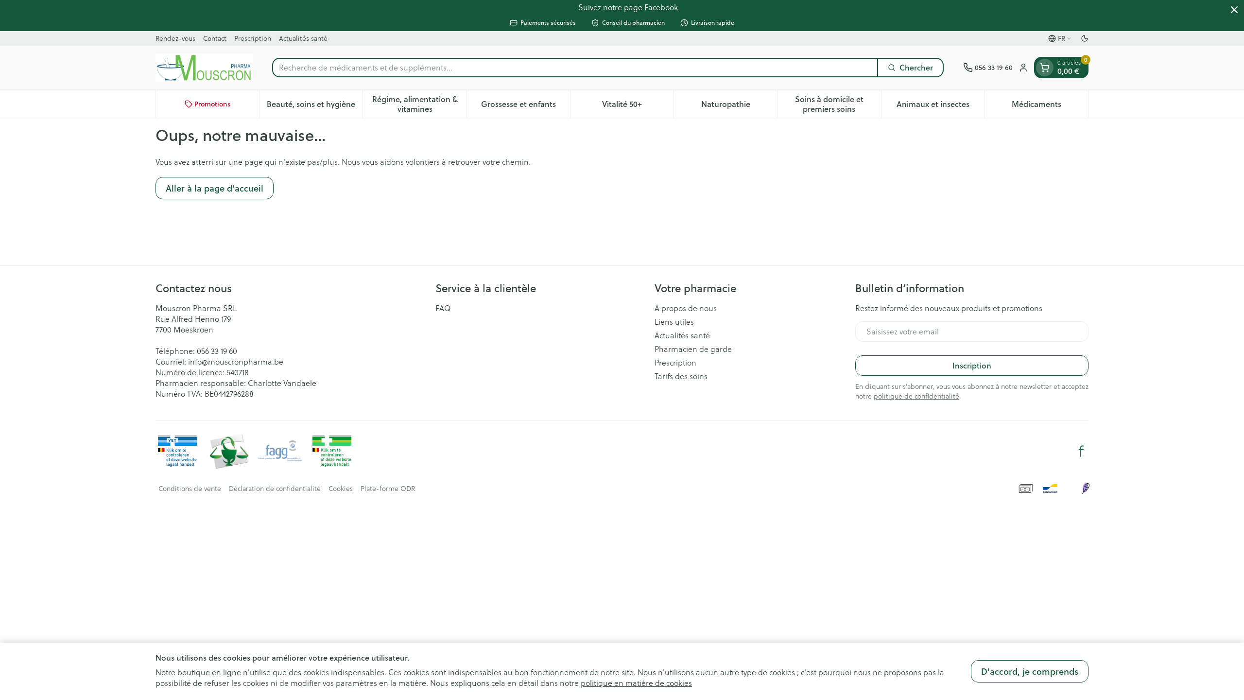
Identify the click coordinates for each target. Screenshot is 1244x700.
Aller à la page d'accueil (214, 188)
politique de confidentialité (916, 396)
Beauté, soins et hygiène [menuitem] (315, 106)
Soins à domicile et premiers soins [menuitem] (838, 103)
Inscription (971, 365)
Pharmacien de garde (693, 349)
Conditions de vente (189, 488)
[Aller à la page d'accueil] (204, 67)
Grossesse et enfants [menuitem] (525, 106)
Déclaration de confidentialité (275, 488)
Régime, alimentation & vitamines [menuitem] (419, 103)
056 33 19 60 (217, 351)
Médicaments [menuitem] (1050, 106)
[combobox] (575, 67)
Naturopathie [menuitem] (739, 106)
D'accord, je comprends (1029, 671)
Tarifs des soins (681, 376)
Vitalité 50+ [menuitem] (638, 106)
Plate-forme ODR (388, 488)
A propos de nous (686, 308)
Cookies (340, 488)
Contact (214, 38)
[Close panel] (1234, 10)
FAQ (443, 308)
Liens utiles (674, 321)
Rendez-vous (175, 38)
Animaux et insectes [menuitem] (941, 106)
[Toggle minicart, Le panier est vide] (1045, 67)
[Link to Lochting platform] (1085, 488)
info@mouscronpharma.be (235, 361)
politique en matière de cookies (636, 683)
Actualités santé (303, 38)
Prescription (252, 38)
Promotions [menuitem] (212, 104)
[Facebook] (1081, 451)
